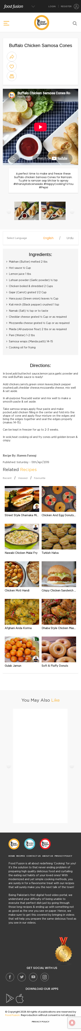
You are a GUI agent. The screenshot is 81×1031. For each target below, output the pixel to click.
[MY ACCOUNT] (76, 6)
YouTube (33, 977)
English (48, 238)
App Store (19, 998)
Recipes (20, 856)
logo (41, 22)
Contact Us (33, 856)
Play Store (10, 998)
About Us (47, 856)
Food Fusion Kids (45, 843)
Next (72, 211)
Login (52, 6)
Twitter (21, 977)
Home (11, 856)
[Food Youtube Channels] (63, 951)
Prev (9, 211)
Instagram (44, 977)
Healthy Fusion (29, 843)
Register (66, 6)
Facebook (10, 977)
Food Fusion (13, 843)
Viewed (23, 478)
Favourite (39, 478)
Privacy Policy (63, 856)
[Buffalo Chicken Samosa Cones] (26, 213)
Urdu (69, 238)
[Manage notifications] (72, 1023)
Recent (7, 478)
